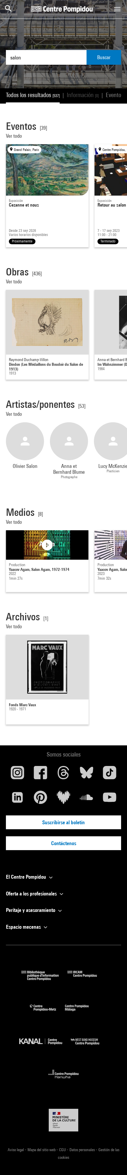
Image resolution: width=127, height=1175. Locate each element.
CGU (63, 1149)
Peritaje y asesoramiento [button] (31, 910)
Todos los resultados (33, 95)
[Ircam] (86, 978)
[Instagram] (17, 775)
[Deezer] (63, 799)
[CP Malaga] (81, 1012)
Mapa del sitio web (41, 1149)
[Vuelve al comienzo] (113, 1161)
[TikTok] (109, 775)
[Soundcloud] (86, 799)
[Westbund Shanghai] (89, 1046)
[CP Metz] (47, 1012)
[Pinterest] (40, 799)
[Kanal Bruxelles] (45, 1046)
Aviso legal (16, 1149)
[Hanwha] (63, 1080)
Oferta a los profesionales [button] (32, 893)
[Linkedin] (17, 799)
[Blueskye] (86, 775)
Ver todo (14, 136)
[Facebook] (40, 775)
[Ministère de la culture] (63, 1120)
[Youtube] (109, 799)
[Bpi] (44, 978)
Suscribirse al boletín (63, 822)
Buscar (103, 57)
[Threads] (63, 775)
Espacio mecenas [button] (24, 927)
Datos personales (82, 1149)
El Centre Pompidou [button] (26, 877)
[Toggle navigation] (117, 9)
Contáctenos (63, 843)
